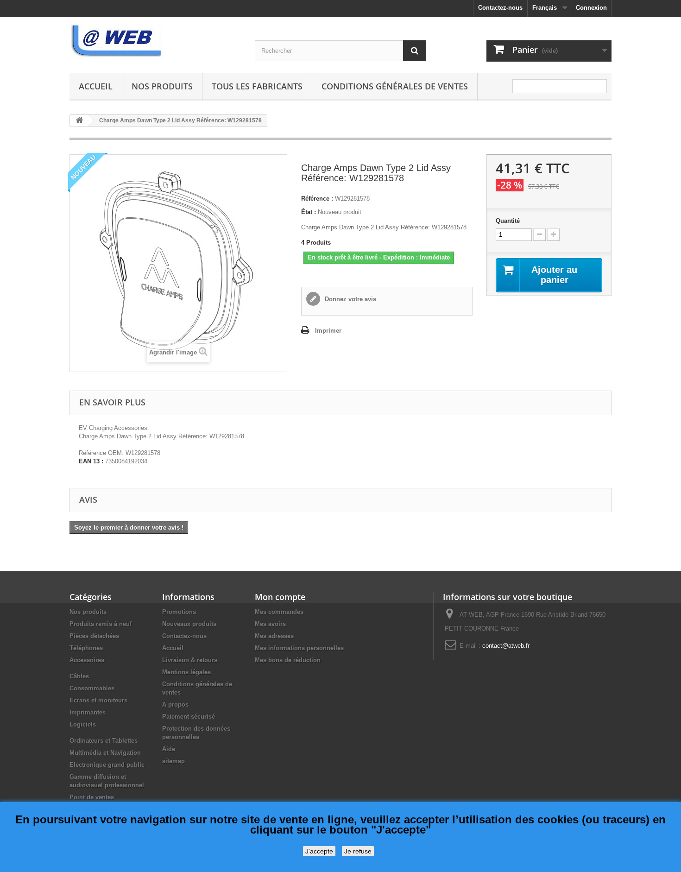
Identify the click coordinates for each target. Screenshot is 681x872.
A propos (175, 704)
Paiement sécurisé (188, 716)
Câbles (79, 676)
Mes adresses (274, 635)
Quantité (508, 220)
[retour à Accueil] (79, 120)
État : (308, 212)
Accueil (96, 86)
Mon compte (280, 596)
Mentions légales (186, 672)
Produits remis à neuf (100, 623)
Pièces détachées (94, 635)
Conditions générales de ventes (395, 86)
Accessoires (86, 660)
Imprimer (328, 330)
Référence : (317, 198)
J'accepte (319, 851)
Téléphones (86, 648)
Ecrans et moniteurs (98, 700)
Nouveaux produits (189, 623)
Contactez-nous (500, 7)
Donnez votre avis (349, 299)
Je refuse (358, 851)
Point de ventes (91, 797)
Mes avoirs (270, 623)
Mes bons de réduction (288, 660)
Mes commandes (279, 611)
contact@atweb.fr (506, 645)
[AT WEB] (155, 41)
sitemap (173, 761)
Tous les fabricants (257, 86)
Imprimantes (87, 712)
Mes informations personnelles (299, 648)
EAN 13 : (91, 461)
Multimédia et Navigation (105, 752)
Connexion (591, 7)
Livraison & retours (189, 660)
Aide (168, 749)
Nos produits (162, 86)
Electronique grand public (107, 764)
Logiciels (82, 724)
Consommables (91, 688)
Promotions (179, 611)
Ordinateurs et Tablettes (103, 740)
